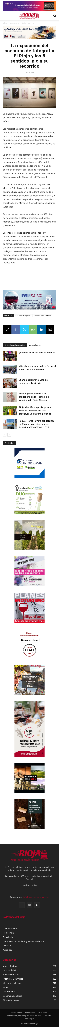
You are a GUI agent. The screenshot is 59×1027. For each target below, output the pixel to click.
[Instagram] (29, 905)
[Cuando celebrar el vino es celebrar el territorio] (10, 383)
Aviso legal (8, 950)
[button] (4, 16)
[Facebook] (15, 329)
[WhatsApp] (33, 329)
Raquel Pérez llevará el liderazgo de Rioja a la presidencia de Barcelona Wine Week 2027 (37, 424)
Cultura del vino (28, 23)
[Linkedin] (41, 329)
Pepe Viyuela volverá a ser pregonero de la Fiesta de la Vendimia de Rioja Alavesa (34, 396)
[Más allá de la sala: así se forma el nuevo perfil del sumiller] (10, 369)
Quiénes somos (10, 928)
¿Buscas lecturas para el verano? (37, 352)
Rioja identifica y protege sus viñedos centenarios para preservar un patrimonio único (35, 410)
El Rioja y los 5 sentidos (42, 316)
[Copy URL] (7, 329)
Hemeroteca (8, 932)
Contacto (7, 945)
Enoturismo (14, 23)
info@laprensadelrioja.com (36, 897)
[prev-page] (4, 435)
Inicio (5, 23)
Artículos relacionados (15, 345)
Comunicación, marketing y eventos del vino (24, 941)
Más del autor (35, 345)
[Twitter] (24, 329)
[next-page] (9, 435)
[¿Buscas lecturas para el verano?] (10, 356)
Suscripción (8, 937)
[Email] (50, 329)
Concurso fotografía (23, 316)
